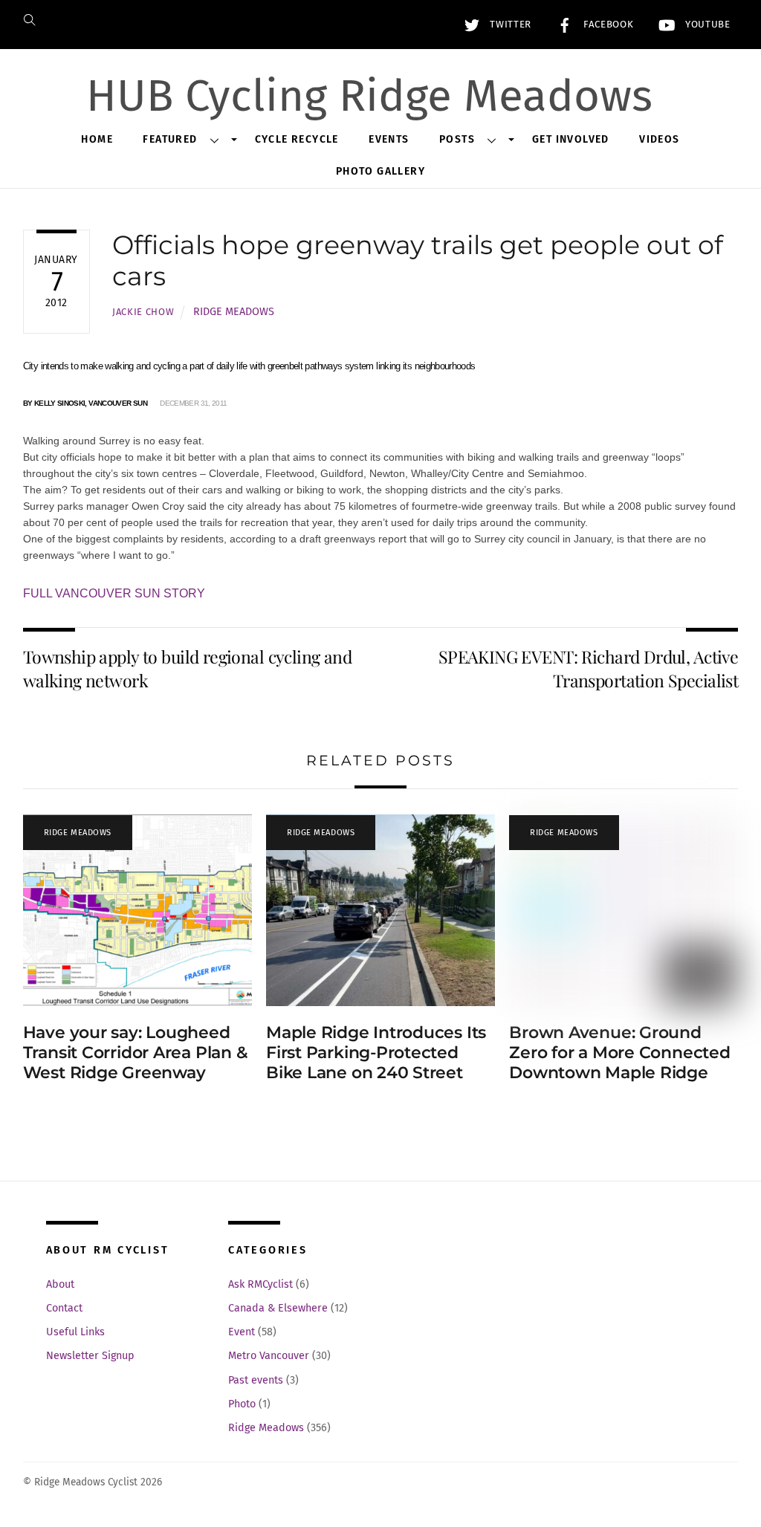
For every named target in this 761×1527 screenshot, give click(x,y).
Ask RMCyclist (260, 1284)
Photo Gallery (380, 171)
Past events (255, 1380)
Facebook (606, 24)
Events (389, 139)
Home (97, 139)
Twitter (509, 24)
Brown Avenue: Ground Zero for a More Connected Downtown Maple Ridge (619, 1052)
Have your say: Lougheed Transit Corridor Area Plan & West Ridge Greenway (135, 1052)
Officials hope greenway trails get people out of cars (417, 260)
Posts (457, 139)
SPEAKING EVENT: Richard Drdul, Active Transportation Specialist (588, 668)
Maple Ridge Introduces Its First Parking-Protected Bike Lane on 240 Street (376, 1052)
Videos (659, 139)
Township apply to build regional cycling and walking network (187, 668)
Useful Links (75, 1332)
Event (241, 1332)
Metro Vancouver (268, 1355)
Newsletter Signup (90, 1355)
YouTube (705, 24)
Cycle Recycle (297, 139)
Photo (242, 1404)
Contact (64, 1308)
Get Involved (570, 139)
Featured (170, 139)
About (60, 1284)
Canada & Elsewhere (278, 1308)
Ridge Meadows (233, 311)
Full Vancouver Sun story (114, 593)
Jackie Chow (143, 311)
